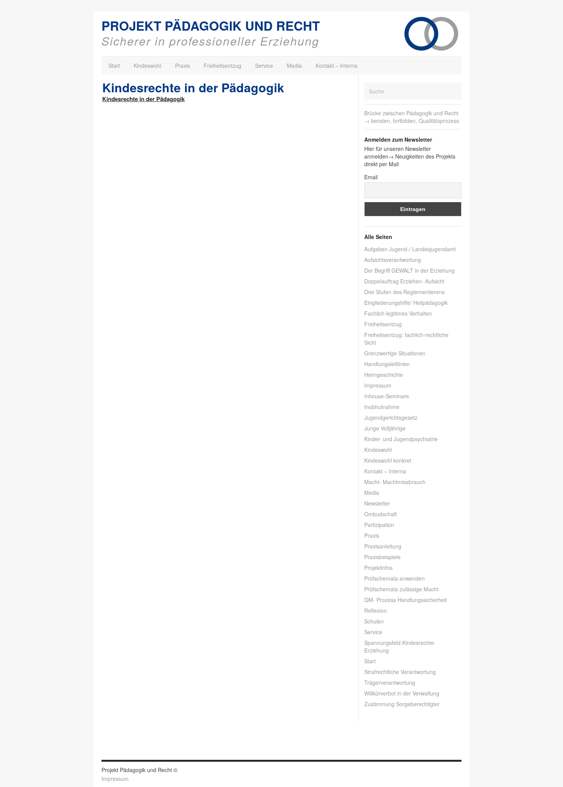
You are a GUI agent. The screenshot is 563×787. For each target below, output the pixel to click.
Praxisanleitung (382, 546)
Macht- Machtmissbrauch (395, 482)
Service (264, 65)
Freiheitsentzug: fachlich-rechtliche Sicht (406, 338)
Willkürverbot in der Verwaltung (401, 693)
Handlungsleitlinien (387, 364)
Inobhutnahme (381, 407)
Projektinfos (378, 567)
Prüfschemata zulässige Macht (401, 589)
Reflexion (375, 610)
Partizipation (379, 524)
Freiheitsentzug (222, 65)
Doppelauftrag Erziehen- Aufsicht (404, 281)
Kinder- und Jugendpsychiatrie (401, 439)
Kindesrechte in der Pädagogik (143, 99)
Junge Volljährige (385, 428)
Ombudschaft (380, 514)
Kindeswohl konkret (387, 460)
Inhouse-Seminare (386, 396)
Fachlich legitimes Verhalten (398, 313)
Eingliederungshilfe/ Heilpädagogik (406, 302)
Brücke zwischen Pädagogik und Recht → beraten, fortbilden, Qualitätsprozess (411, 116)
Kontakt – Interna (336, 65)
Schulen (374, 621)
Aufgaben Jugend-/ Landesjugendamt (410, 249)
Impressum (377, 385)
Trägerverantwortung (389, 682)
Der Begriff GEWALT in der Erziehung (409, 270)
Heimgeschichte (383, 374)
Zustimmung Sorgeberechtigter (402, 704)
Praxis (182, 65)
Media (294, 65)
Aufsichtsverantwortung (392, 259)
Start (114, 65)
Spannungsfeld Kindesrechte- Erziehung (400, 646)
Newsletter (377, 503)
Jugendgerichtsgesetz (390, 417)
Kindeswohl (147, 65)
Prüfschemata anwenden (394, 578)
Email (371, 177)
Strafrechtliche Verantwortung (400, 672)
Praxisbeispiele (382, 557)
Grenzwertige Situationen (395, 353)
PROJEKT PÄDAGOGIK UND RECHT (210, 25)
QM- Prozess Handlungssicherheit (405, 600)
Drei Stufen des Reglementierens (404, 292)
